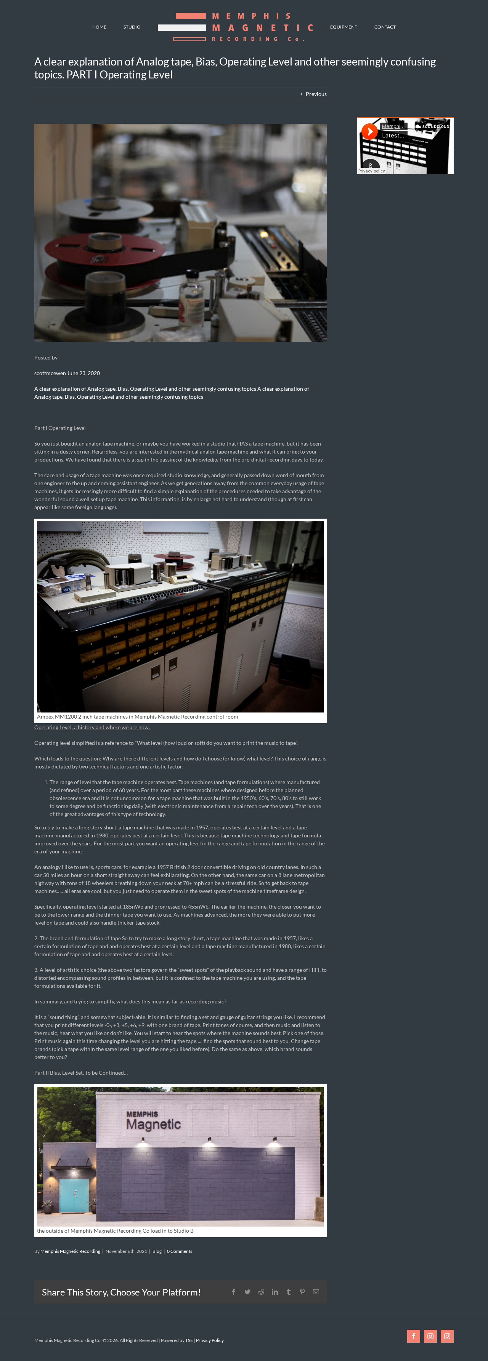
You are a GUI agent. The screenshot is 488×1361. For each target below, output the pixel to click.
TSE (189, 1340)
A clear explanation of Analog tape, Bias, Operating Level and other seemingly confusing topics (145, 388)
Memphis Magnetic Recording (70, 1251)
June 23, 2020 (83, 373)
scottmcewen (50, 373)
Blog (157, 1251)
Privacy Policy (210, 1340)
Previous (316, 94)
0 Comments (179, 1251)
